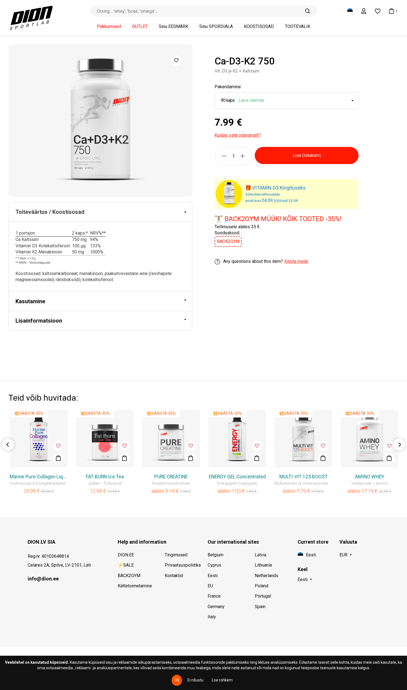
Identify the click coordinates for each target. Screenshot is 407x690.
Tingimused (176, 554)
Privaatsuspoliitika (183, 565)
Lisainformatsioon (39, 320)
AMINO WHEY (369, 476)
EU (210, 585)
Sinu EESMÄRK (173, 26)
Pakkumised (109, 26)
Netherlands (266, 575)
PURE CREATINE (171, 476)
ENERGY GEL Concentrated (237, 476)
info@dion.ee (43, 579)
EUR (343, 554)
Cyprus (214, 565)
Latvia (260, 554)
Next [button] (399, 444)
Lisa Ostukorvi (307, 155)
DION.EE (126, 554)
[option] (100, 120)
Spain (260, 606)
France (214, 596)
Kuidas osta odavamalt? (238, 135)
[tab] (100, 212)
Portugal (263, 596)
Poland (261, 585)
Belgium (215, 554)
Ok (176, 680)
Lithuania (263, 565)
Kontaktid (174, 575)
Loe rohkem (222, 680)
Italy (212, 616)
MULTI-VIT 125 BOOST (303, 476)
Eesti (213, 575)
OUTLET (140, 26)
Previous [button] (8, 444)
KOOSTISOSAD (259, 26)
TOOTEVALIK (297, 26)
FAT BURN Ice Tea (105, 476)
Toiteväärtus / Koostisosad (50, 212)
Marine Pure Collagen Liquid (39, 476)
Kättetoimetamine (135, 585)
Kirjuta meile (296, 261)
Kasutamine (30, 301)
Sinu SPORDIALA (216, 26)
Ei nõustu (195, 680)
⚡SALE (126, 565)
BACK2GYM (129, 575)
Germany (216, 606)
